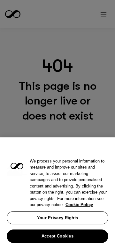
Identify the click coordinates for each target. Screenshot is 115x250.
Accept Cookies (57, 236)
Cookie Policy (79, 204)
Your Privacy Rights (57, 217)
